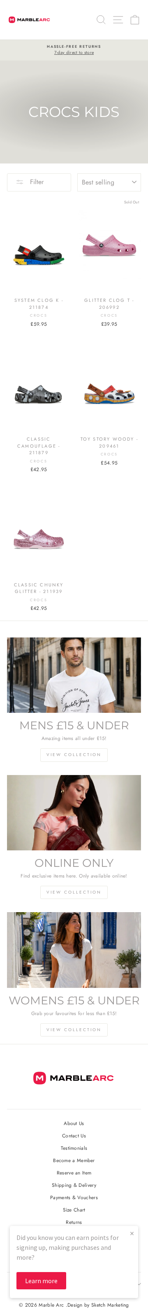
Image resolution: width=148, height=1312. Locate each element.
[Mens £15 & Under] (74, 675)
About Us (74, 1123)
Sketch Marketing (110, 1305)
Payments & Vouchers (74, 1197)
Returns (74, 1222)
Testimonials (74, 1147)
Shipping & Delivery (74, 1184)
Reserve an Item (74, 1172)
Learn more (41, 1281)
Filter (36, 182)
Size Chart (74, 1209)
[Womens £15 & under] (74, 950)
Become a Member (74, 1160)
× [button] (132, 1233)
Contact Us (74, 1135)
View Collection (74, 755)
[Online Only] (74, 812)
